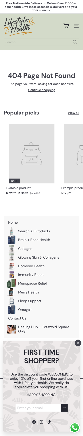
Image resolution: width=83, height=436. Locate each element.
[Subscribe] (64, 408)
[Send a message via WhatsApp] (75, 428)
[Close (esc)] (78, 343)
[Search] (74, 42)
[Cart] (66, 25)
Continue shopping (41, 90)
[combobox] (41, 42)
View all (73, 113)
